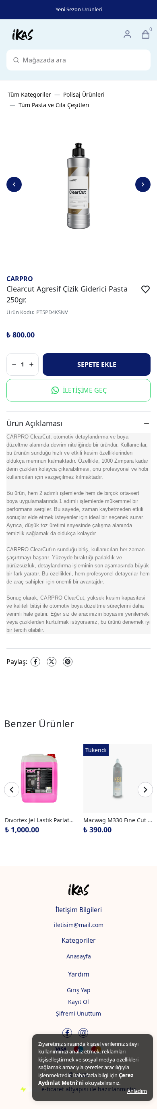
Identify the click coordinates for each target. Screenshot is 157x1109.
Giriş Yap (79, 990)
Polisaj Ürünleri (84, 94)
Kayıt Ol (78, 1002)
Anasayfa (78, 956)
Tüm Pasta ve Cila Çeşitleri (54, 105)
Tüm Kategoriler (29, 94)
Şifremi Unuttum (78, 1013)
